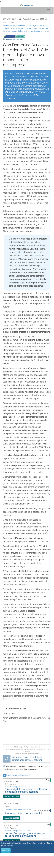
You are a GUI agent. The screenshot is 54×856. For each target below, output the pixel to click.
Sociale (6, 28)
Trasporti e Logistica (13, 809)
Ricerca (7, 786)
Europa (12, 784)
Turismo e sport (10, 31)
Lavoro (31, 26)
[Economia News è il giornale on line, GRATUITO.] (27, 5)
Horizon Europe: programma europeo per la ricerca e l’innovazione (25, 834)
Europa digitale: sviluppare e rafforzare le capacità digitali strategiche (26, 790)
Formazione (43, 28)
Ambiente (33, 28)
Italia (15, 22)
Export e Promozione (19, 28)
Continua (5, 850)
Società (6, 26)
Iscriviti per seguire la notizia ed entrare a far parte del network (27, 758)
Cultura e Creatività (25, 31)
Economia (39, 26)
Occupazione (22, 26)
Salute (12, 26)
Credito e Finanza (41, 31)
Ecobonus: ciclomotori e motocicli (23, 813)
